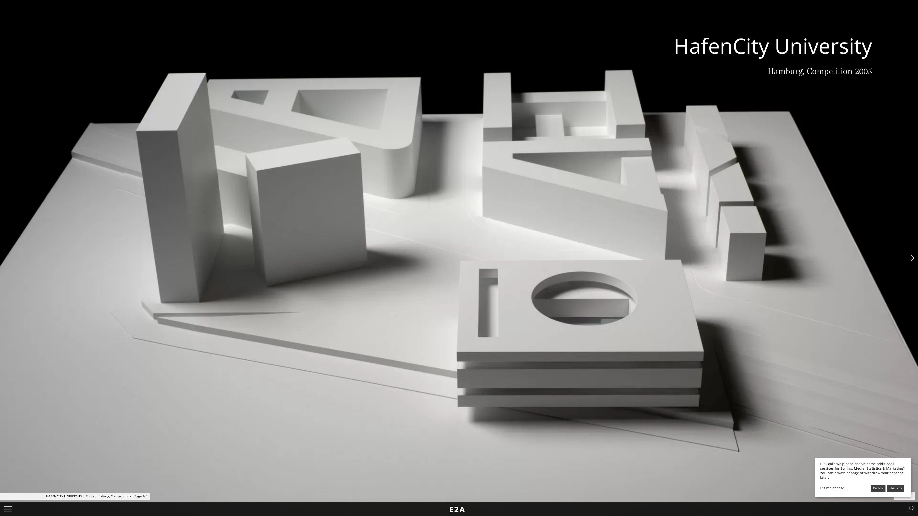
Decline (878, 488)
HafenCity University (64, 496)
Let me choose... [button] (833, 488)
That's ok (895, 488)
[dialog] (863, 477)
